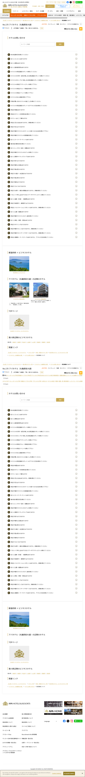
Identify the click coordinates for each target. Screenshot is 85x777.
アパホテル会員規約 (8, 718)
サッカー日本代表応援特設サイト (12, 738)
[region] (42, 15)
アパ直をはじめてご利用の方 (63, 6)
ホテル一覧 (53, 2)
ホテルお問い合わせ (30, 355)
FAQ (59, 2)
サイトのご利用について (28, 726)
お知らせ (50, 15)
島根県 (19, 342)
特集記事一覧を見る (27, 738)
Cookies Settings (56, 773)
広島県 (28, 342)
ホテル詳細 (79, 375)
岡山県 (24, 342)
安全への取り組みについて (29, 747)
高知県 (48, 342)
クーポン (50, 11)
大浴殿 (74, 375)
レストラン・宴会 (27, 11)
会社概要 (5, 714)
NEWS (63, 2)
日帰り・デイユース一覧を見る (30, 742)
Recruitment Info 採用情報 (29, 734)
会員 (79, 11)
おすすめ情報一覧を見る (9, 742)
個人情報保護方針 (27, 714)
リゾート (15, 11)
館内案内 (72, 15)
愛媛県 (43, 342)
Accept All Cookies (69, 773)
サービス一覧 (6, 730)
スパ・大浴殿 (40, 11)
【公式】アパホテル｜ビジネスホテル (17, 352)
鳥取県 (14, 342)
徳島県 (38, 342)
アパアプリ (25, 730)
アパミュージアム (8, 747)
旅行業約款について (27, 718)
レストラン (79, 15)
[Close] (82, 773)
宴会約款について (27, 722)
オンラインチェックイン (76, 6)
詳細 (42, 28)
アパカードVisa (7, 734)
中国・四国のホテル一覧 (41, 352)
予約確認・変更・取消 (38, 6)
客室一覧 (65, 15)
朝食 (55, 375)
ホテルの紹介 (58, 15)
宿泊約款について (8, 722)
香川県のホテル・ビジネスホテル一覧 (58, 352)
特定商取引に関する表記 (9, 726)
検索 (60, 44)
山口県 (33, 342)
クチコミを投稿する (73, 24)
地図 (57, 24)
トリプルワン (70, 11)
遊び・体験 (59, 11)
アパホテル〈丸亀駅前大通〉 (16, 355)
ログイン (50, 6)
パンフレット (51, 24)
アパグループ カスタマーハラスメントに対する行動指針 (12, 751)
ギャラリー (63, 24)
